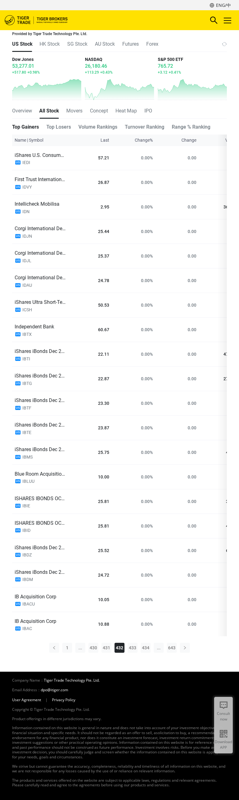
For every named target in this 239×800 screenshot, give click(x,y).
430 (93, 647)
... (80, 647)
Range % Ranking (191, 127)
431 (106, 647)
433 (132, 647)
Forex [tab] (152, 44)
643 (172, 647)
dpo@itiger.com (54, 690)
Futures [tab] (130, 44)
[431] (54, 648)
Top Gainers (25, 127)
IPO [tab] (148, 111)
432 (119, 647)
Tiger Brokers (40, 20)
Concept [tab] (99, 111)
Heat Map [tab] (126, 111)
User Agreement (26, 699)
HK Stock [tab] (50, 44)
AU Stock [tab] (105, 44)
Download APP (223, 744)
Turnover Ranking (144, 127)
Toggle (228, 20)
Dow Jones (23, 59)
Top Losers (58, 127)
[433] (185, 648)
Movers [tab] (74, 111)
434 (145, 647)
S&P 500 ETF (170, 59)
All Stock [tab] (49, 111)
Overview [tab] (22, 111)
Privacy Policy (63, 699)
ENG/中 (223, 5)
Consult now (223, 716)
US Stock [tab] (22, 44)
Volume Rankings (97, 127)
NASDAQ (93, 59)
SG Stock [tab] (77, 44)
